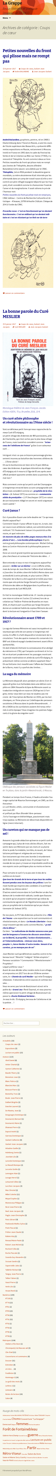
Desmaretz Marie (12, 1123)
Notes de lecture (12, 1394)
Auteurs (6, 1057)
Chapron (47, 1415)
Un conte (45, 1457)
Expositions (10, 1048)
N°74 (7, 1302)
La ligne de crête (20, 1440)
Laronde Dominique (13, 1161)
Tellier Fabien (10, 1278)
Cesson (41, 1415)
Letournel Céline (12, 1182)
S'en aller (24, 1454)
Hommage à (10, 1377)
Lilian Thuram (7, 1443)
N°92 (7, 1323)
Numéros (6, 1295)
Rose (47, 1449)
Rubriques (7, 1340)
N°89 (7, 1311)
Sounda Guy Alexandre (14, 1257)
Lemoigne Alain (11, 1173)
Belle (36, 1415)
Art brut (25, 1415)
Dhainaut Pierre (11, 1127)
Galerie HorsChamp (10, 1435)
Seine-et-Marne (9, 1457)
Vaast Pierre (10, 1282)
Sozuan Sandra (11, 1261)
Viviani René (10, 1291)
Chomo (16, 1419)
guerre (33, 1434)
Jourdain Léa (10, 1156)
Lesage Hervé (11, 1177)
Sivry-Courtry (21, 1457)
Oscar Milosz (20, 1449)
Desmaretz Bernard (13, 1119)
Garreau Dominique (13, 1136)
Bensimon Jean (11, 1077)
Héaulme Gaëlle (11, 1148)
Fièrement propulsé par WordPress (17, 1470)
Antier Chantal (11, 1064)
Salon (7, 1398)
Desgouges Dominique (14, 1115)
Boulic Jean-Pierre (12, 1098)
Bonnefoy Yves (11, 1094)
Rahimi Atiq (9, 1236)
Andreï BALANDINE (22, 71)
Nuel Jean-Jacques (13, 1211)
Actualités (7, 1040)
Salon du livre (34, 1453)
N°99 (7, 1336)
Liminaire (9, 1390)
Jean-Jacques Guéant (43, 71)
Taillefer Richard (11, 1270)
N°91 (7, 1319)
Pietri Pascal (10, 1228)
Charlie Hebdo (7, 1419)
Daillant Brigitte (11, 1102)
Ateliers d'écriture (12, 1344)
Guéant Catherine (12, 1140)
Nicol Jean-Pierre (12, 1207)
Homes (50, 1436)
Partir (31, 1447)
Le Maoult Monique (13, 1165)
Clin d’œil (9, 1352)
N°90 (7, 1315)
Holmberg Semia (12, 1152)
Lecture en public (12, 1052)
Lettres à (9, 1386)
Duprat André (10, 1131)
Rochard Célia (11, 1249)
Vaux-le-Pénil (8, 1460)
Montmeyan (48, 1443)
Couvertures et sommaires (16, 1356)
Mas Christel (10, 1190)
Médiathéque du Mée (9, 1449)
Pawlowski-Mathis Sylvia (15, 1223)
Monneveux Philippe (13, 1203)
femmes (22, 1424)
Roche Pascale (11, 1253)
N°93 (7, 1328)
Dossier (8, 1360)
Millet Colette (10, 1194)
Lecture (28, 1440)
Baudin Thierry (11, 1073)
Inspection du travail (9, 1440)
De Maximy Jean (11, 1110)
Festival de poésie (34, 1424)
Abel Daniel (9, 1060)
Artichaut (32, 1415)
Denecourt (7, 1424)
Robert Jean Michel (13, 1244)
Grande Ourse (23, 1436)
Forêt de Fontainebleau (20, 1429)
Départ (14, 1424)
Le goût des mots (12, 1381)
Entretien (9, 1365)
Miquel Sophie (11, 1198)
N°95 (7, 1332)
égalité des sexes (29, 1460)
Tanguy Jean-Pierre (13, 1274)
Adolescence (6, 1415)
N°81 (7, 1307)
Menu (5, 17)
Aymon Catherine (12, 1068)
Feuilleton (9, 1373)
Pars (25, 1449)
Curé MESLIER (20, 327)
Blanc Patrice (10, 1081)
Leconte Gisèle (11, 1169)
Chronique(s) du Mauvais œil (16, 1348)
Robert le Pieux (41, 1449)
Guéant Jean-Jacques (14, 1144)
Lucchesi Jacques (12, 1186)
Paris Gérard (10, 1219)
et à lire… (9, 1369)
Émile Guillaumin (18, 1460)
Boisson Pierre (11, 1089)
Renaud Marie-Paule (13, 1240)
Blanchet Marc (11, 1085)
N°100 (7, 1298)
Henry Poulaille (43, 1436)
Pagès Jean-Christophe (14, 1215)
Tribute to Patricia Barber (34, 1457)
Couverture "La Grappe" (32, 1419)
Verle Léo (9, 1286)
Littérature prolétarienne (19, 1443)
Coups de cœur (27, 68)
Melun (42, 1443)
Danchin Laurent (11, 1106)
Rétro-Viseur (12, 1453)
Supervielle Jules (12, 1265)
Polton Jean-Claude (13, 1232)
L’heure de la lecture (33, 1443)
